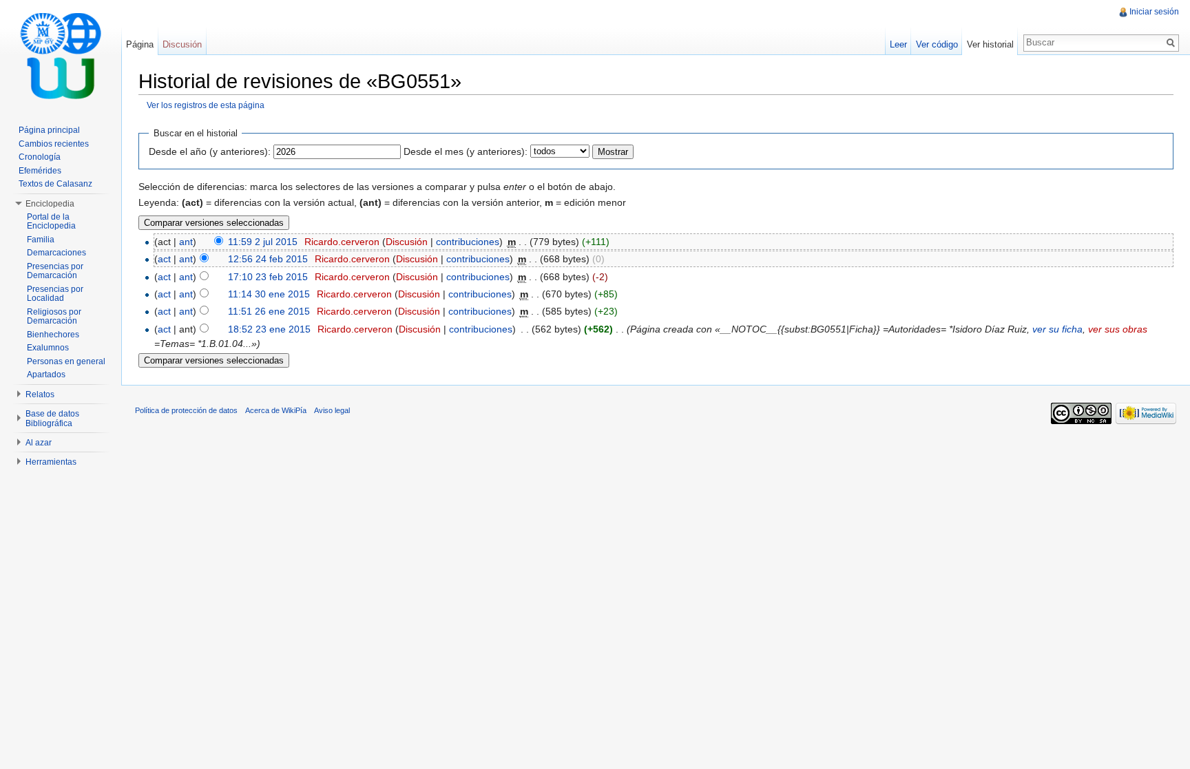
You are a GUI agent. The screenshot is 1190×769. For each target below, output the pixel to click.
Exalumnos (48, 347)
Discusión (407, 241)
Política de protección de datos (186, 410)
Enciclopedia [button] (49, 204)
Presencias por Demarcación (55, 271)
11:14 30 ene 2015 (269, 293)
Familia (40, 239)
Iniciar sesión (1154, 12)
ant (186, 241)
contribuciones (467, 241)
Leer (898, 44)
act (164, 258)
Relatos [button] (39, 394)
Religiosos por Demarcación (54, 316)
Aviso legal (332, 410)
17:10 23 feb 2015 (268, 276)
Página (140, 44)
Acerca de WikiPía (275, 410)
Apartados (46, 374)
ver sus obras (1117, 329)
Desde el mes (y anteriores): (466, 151)
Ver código (937, 44)
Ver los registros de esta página (205, 105)
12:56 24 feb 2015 (268, 258)
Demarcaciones (56, 252)
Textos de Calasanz (55, 184)
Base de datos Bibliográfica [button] (52, 418)
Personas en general (66, 361)
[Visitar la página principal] (61, 55)
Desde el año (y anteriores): (210, 151)
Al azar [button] (38, 442)
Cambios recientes (54, 144)
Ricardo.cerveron (341, 241)
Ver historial (990, 44)
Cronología (40, 157)
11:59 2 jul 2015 (263, 241)
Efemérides (40, 171)
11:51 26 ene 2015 (269, 311)
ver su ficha (1057, 329)
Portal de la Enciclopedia (51, 221)
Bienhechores (53, 334)
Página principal (49, 130)
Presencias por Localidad (55, 294)
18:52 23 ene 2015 (269, 329)
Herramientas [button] (50, 462)
